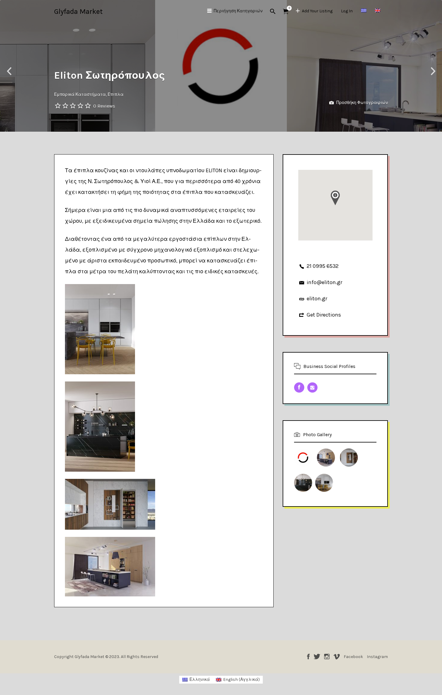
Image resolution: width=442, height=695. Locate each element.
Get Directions (324, 314)
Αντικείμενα (285, 11)
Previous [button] (9, 71)
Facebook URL (299, 387)
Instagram (327, 656)
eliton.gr (317, 298)
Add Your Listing (317, 11)
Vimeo (336, 656)
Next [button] (433, 71)
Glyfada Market (78, 11)
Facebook (308, 656)
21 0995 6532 (323, 266)
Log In (347, 11)
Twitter (317, 656)
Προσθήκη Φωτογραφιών (362, 102)
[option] (221, 66)
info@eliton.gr (324, 282)
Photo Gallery (317, 434)
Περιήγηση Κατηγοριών (238, 11)
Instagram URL (312, 387)
